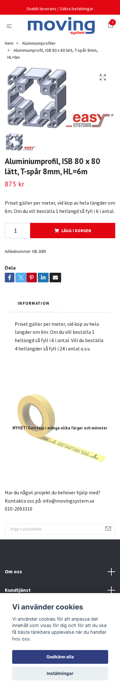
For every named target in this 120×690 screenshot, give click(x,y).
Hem (9, 60)
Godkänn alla (60, 656)
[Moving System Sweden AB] (56, 38)
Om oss (13, 588)
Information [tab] (33, 320)
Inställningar (60, 673)
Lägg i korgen (76, 247)
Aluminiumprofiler (39, 60)
